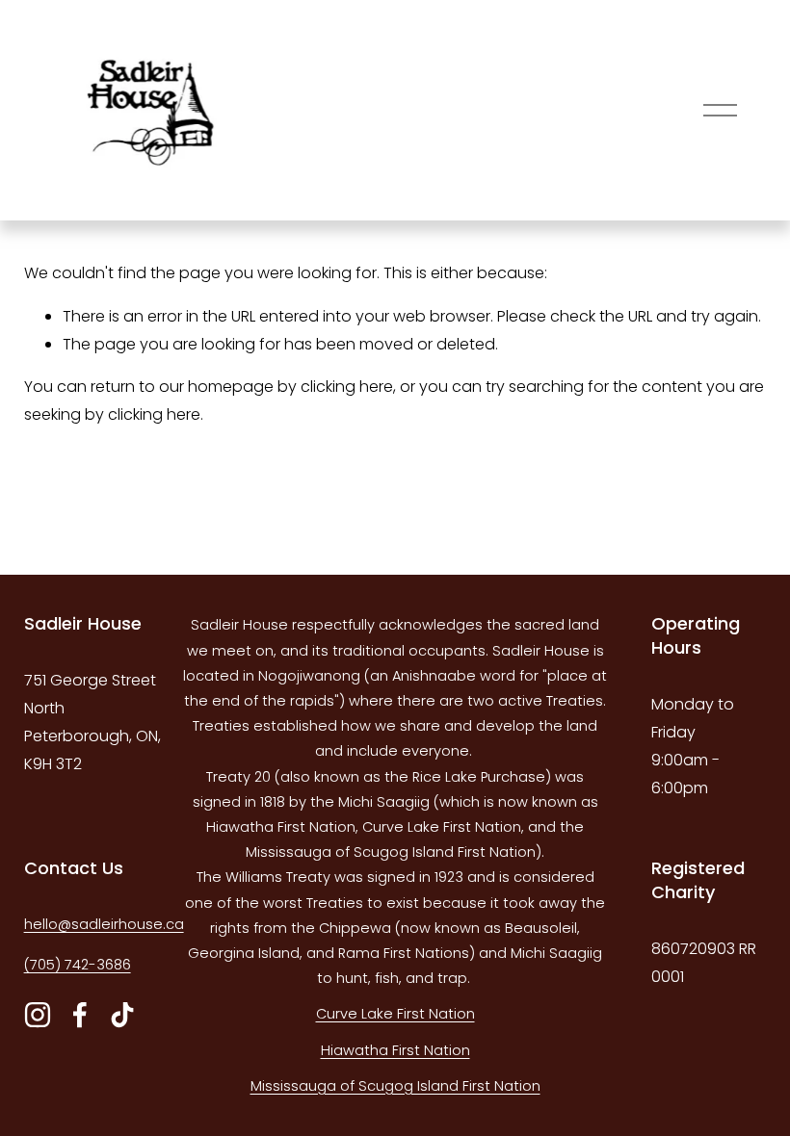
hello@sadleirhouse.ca (104, 924)
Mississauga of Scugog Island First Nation (395, 1086)
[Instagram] (37, 1014)
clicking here (347, 386)
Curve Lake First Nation (395, 1013)
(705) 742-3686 (77, 964)
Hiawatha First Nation (395, 1050)
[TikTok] (122, 1014)
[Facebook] (79, 1014)
